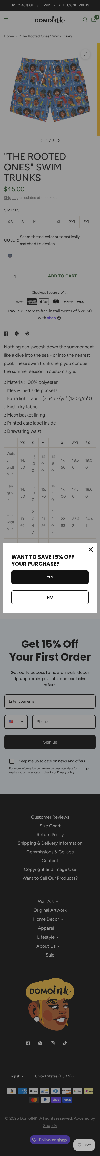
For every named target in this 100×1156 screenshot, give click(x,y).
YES (50, 577)
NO (50, 597)
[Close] (91, 549)
